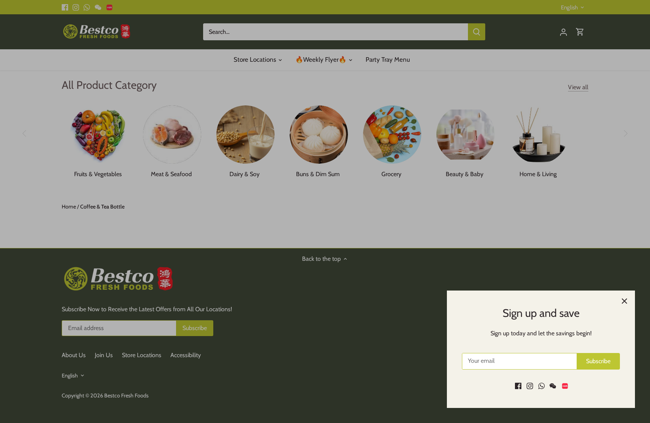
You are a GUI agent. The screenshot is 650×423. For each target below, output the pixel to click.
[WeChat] (553, 386)
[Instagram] (530, 386)
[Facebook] (518, 386)
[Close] (624, 301)
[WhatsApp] (541, 386)
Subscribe (598, 361)
